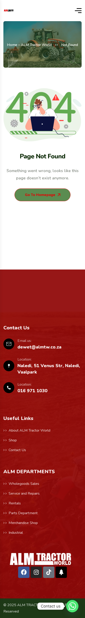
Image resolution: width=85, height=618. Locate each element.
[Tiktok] (48, 572)
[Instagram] (36, 572)
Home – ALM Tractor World (29, 44)
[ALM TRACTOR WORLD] (8, 10)
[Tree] (61, 572)
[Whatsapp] (72, 606)
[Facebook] (23, 572)
